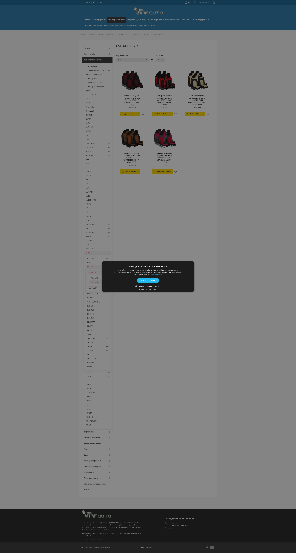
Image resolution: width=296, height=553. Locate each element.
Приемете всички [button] (148, 280)
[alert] (148, 276)
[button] (148, 286)
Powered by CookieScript (148, 289)
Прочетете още (156, 275)
